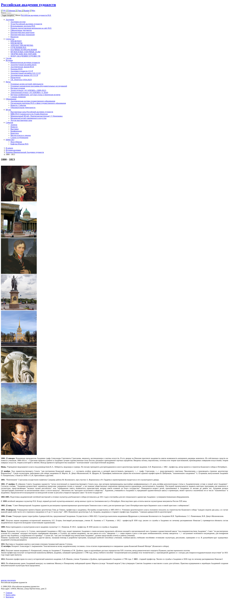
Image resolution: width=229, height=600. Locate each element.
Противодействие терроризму (22, 35)
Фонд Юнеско (16, 142)
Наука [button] (8, 82)
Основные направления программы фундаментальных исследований (38, 86)
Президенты (15, 77)
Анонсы (13, 125)
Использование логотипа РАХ (22, 26)
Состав (8, 58)
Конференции (16, 131)
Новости (14, 127)
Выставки (14, 129)
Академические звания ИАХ (22, 67)
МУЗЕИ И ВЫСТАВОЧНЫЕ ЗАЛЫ (25, 52)
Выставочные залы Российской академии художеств (31, 112)
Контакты (10, 597)
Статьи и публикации (19, 138)
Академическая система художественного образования (32, 101)
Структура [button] (10, 39)
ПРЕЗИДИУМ (16, 43)
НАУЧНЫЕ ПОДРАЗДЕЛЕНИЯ (23, 50)
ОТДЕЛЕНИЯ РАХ (18, 47)
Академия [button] (10, 20)
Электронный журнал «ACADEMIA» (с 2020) (29, 92)
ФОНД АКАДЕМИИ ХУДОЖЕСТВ (25, 56)
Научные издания (17, 88)
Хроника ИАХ (16, 69)
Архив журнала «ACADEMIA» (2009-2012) (28, 90)
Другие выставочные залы (21, 120)
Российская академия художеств (28, 5)
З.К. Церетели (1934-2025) (21, 80)
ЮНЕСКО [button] (10, 140)
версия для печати (8, 580)
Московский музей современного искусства (28, 118)
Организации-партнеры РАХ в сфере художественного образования (38, 103)
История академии (13, 150)
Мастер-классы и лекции (20, 135)
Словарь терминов (18, 97)
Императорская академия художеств (25, 62)
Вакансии (14, 37)
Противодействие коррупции (22, 32)
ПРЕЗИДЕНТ (16, 41)
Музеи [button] (8, 110)
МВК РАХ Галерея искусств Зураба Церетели (29, 114)
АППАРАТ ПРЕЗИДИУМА (21, 45)
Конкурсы (14, 133)
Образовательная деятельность (22, 107)
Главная (9, 593)
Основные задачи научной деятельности (26, 84)
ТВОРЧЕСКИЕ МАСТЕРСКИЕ (23, 54)
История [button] (9, 60)
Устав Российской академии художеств (26, 24)
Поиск (3, 13)
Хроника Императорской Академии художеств (25, 152)
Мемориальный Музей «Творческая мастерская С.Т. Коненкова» (36, 116)
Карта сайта (10, 595)
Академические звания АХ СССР (24, 75)
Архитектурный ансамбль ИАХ (23, 65)
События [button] (9, 123)
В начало (9, 148)
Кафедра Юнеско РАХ (19, 144)
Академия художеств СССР (21, 71)
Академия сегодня (17, 22)
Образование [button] (11, 99)
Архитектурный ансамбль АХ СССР (25, 73)
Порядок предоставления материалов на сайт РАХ (31, 28)
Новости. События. (18, 105)
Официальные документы (21, 30)
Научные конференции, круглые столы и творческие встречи (35, 95)
